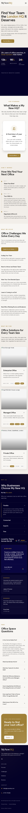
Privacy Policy (4, 804)
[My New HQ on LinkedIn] (2, 759)
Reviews (3, 780)
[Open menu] (25, 3)
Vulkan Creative (7, 808)
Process (3, 767)
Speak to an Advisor (9, 249)
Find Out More (13, 155)
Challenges (4, 771)
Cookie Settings (12, 804)
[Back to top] (6, 3)
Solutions (3, 775)
